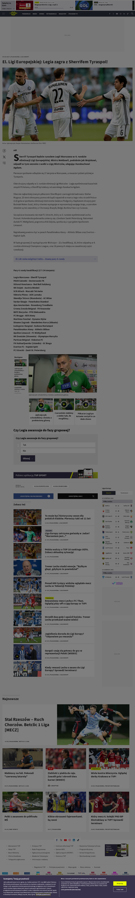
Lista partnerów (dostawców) (71, 890)
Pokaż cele (120, 889)
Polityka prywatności (43, 894)
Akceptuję (120, 883)
